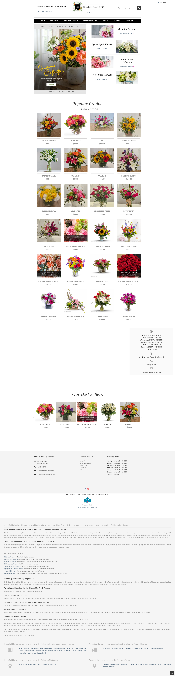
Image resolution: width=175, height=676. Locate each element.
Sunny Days (75, 176)
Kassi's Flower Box (75, 316)
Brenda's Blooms (128, 176)
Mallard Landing (47, 650)
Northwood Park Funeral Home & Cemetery (117, 648)
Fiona (102, 141)
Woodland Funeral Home (140, 648)
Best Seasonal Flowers (75, 246)
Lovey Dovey (128, 211)
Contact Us (83, 467)
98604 (30, 664)
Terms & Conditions (85, 463)
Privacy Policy (84, 465)
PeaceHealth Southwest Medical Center (57, 648)
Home (43, 21)
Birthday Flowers (9, 557)
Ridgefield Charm (129, 246)
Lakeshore (138, 664)
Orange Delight (49, 141)
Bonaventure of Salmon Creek (36, 653)
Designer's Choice (71, 21)
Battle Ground (114, 664)
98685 (35, 664)
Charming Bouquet (75, 281)
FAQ (81, 470)
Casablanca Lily (49, 176)
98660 (25, 664)
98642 (21, 664)
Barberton (106, 664)
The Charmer (49, 246)
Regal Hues (75, 141)
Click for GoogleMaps (44, 11)
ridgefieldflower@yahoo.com (45, 470)
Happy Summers (129, 141)
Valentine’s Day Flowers (12, 566)
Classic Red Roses (102, 211)
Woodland (112, 667)
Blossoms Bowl (49, 211)
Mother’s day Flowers (11, 564)
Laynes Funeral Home (156, 648)
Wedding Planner (90, 21)
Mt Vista (145, 664)
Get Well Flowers (9, 571)
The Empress (102, 316)
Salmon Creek (161, 664)
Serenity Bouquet (49, 316)
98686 (49, 664)
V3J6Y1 (55, 664)
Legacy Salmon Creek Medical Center (31, 648)
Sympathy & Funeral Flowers (13, 568)
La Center (131, 664)
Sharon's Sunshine (102, 246)
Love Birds (75, 211)
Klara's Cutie (129, 316)
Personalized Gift (9, 573)
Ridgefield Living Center (32, 650)
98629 (45, 664)
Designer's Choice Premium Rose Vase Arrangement (128, 281)
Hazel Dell (123, 664)
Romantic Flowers (10, 561)
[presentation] (33, 417)
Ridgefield (152, 664)
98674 (40, 664)
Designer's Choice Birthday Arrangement (48, 281)
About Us (82, 461)
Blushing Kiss (102, 281)
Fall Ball (102, 176)
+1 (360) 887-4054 (43, 15)
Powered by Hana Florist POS (87, 508)
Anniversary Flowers (11, 559)
